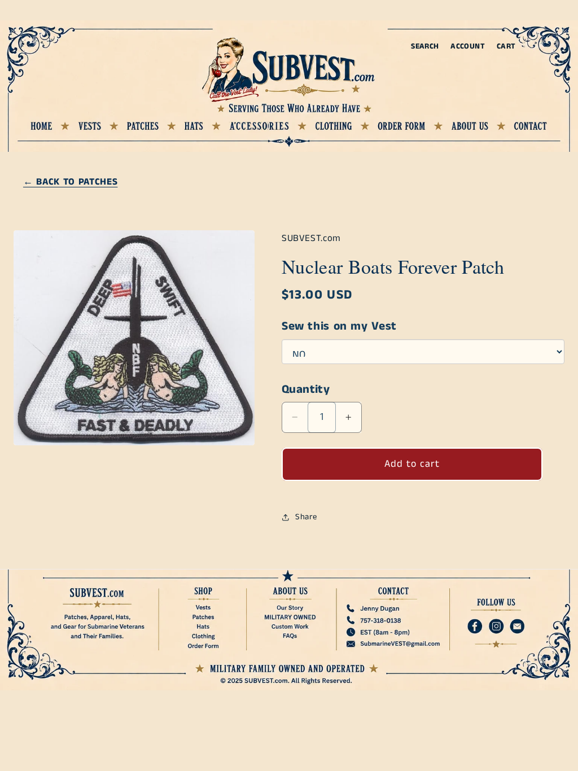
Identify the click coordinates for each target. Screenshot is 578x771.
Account (467, 46)
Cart (506, 46)
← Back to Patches (70, 182)
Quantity (306, 390)
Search (425, 46)
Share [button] (306, 517)
